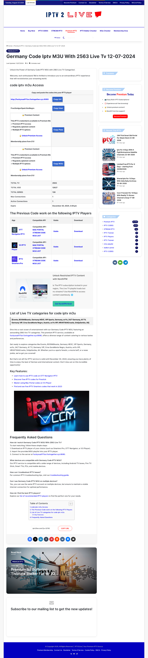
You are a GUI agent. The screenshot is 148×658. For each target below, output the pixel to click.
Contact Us (83, 3)
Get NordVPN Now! (63, 304)
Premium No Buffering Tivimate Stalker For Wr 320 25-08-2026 (34, 573)
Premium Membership (45, 650)
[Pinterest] (51, 539)
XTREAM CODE (39, 233)
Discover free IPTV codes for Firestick (30, 379)
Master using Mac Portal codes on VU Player (32, 383)
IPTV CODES (43, 31)
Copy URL (65, 528)
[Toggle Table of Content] (69, 504)
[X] (35, 539)
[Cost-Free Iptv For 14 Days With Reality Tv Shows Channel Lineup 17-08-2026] (108, 198)
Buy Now (31, 31)
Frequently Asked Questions (42, 517)
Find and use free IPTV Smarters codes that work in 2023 (38, 386)
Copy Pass (58, 130)
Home (22, 31)
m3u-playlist (108, 244)
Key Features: (39, 515)
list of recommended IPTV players (34, 496)
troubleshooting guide (59, 475)
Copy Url (57, 99)
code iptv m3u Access (39, 507)
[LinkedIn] (40, 539)
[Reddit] (57, 539)
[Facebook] (30, 539)
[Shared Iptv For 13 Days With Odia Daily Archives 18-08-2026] (108, 183)
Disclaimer (92, 3)
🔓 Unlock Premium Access (30, 136)
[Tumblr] (46, 539)
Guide (55, 231)
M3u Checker (105, 31)
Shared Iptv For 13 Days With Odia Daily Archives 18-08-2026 (126, 180)
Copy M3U (58, 163)
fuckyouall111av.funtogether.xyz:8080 (26, 335)
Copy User (58, 108)
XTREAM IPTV (56, 31)
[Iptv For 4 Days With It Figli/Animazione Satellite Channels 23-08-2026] (108, 155)
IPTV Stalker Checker (88, 31)
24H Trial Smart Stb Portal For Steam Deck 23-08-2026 (127, 137)
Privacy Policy (124, 3)
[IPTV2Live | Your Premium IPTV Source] (74, 15)
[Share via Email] (73, 539)
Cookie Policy (89, 650)
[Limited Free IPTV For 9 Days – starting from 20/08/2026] (108, 169)
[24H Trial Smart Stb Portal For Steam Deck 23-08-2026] (108, 140)
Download (78, 231)
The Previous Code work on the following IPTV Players (51, 510)
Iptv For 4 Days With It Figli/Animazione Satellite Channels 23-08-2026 (127, 152)
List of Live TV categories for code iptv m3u (48, 512)
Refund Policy (136, 3)
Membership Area (121, 31)
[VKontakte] (62, 539)
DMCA (115, 3)
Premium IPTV (71, 31)
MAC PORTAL (38, 230)
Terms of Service (105, 3)
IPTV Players (109, 236)
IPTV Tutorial (109, 233)
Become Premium (70, 3)
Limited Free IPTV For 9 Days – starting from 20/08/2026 (126, 166)
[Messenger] (68, 539)
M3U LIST (37, 236)
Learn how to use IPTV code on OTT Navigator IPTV (35, 376)
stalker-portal (109, 248)
